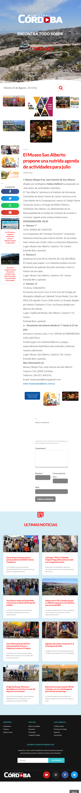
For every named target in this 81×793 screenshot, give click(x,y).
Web (37, 487)
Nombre (39, 473)
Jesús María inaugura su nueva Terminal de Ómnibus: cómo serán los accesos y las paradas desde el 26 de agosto (10, 274)
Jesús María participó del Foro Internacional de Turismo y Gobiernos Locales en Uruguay (18, 645)
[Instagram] (55, 774)
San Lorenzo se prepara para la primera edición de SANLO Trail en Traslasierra (20, 559)
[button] (40, 59)
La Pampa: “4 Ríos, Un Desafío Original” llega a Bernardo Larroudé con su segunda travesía (59, 559)
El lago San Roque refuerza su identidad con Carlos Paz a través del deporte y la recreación (20, 689)
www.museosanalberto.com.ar (39, 383)
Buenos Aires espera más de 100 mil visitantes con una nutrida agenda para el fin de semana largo (59, 689)
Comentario (40, 448)
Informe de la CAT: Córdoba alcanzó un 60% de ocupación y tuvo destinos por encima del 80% (59, 602)
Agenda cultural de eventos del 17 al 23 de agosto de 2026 (59, 644)
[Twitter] (74, 774)
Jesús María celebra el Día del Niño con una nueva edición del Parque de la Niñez (20, 602)
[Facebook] (65, 774)
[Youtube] (46, 774)
